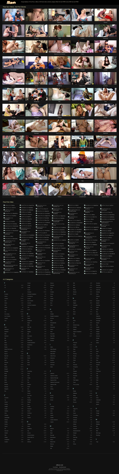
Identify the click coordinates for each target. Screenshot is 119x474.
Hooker (51, 329)
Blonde (6, 366)
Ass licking (7, 314)
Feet (28, 382)
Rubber (74, 399)
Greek (51, 296)
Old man (75, 327)
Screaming (75, 415)
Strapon (97, 322)
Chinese (6, 419)
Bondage (6, 371)
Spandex (98, 300)
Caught (6, 408)
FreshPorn (14, 215)
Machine (52, 428)
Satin (74, 410)
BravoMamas (87, 208)
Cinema (6, 424)
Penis (74, 351)
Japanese (52, 373)
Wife (97, 430)
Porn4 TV (62, 245)
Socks (97, 294)
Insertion (52, 360)
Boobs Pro (95, 271)
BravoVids (14, 228)
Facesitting (29, 371)
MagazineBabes (39, 228)
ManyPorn (94, 250)
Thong (97, 369)
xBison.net (11, 2)
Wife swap (98, 433)
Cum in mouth (30, 300)
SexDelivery (111, 216)
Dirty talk (29, 327)
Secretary (75, 417)
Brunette (6, 384)
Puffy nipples (76, 380)
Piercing (74, 353)
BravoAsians (15, 230)
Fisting (28, 397)
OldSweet (78, 225)
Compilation (7, 439)
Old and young (76, 325)
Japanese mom (53, 380)
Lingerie (51, 421)
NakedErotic (95, 205)
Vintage (97, 413)
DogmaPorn (111, 233)
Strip (97, 325)
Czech (28, 309)
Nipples (74, 302)
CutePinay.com (7, 211)
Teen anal (98, 362)
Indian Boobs (53, 351)
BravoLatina (15, 238)
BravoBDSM (79, 222)
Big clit (6, 353)
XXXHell (109, 230)
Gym (51, 302)
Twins (97, 388)
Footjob (28, 406)
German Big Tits (30, 437)
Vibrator (97, 410)
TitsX (107, 264)
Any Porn (29, 251)
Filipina (28, 391)
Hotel (51, 331)
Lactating (52, 406)
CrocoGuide (47, 213)
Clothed (6, 433)
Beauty (6, 347)
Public (74, 377)
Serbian (74, 424)
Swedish (98, 333)
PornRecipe (63, 269)
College (6, 437)
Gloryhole (52, 285)
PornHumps (47, 230)
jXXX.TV (45, 232)
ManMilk (77, 239)
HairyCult (94, 242)
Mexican (52, 444)
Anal (5, 300)
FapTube (61, 265)
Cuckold (29, 298)
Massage (52, 435)
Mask (51, 433)
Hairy (51, 311)
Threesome (98, 371)
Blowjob (6, 369)
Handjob (52, 314)
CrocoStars (95, 240)
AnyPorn (29, 221)
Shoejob (74, 433)
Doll (28, 333)
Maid (51, 430)
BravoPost (62, 229)
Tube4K (76, 234)
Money (74, 289)
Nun (74, 309)
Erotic (28, 362)
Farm (28, 375)
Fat (28, 380)
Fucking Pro (111, 243)
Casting (6, 404)
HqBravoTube (23, 259)
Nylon (74, 314)
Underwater (98, 399)
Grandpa (52, 291)
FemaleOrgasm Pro (88, 237)
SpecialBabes (23, 240)
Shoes (74, 435)
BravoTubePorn (23, 232)
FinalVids (110, 228)
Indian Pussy (53, 355)
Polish (74, 360)
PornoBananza (39, 254)
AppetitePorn (96, 227)
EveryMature (31, 235)
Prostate (75, 373)
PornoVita (30, 214)
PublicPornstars (55, 210)
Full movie (29, 413)
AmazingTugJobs (55, 221)
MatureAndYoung (23, 229)
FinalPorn (78, 258)
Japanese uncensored (54, 382)
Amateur (6, 298)
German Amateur (30, 435)
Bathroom (6, 336)
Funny (28, 415)
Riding (74, 395)
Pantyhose (75, 347)
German (29, 433)
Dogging (29, 331)
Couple (28, 287)
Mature (51, 439)
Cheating (6, 415)
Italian (51, 366)
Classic (6, 426)
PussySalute (47, 247)
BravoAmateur (87, 265)
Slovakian (98, 283)
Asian (6, 309)
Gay (28, 430)
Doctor (28, 329)
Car (5, 399)
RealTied (13, 257)
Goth (51, 289)
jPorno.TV (46, 208)
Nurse (74, 311)
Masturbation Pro (7, 245)
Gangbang (29, 428)
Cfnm (6, 413)
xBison (11, 236)
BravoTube (46, 237)
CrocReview (47, 222)
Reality (74, 391)
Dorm (28, 338)
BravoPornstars (104, 210)
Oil (73, 322)
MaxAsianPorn (104, 259)
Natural (74, 300)
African (6, 296)
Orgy (74, 333)
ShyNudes (62, 218)
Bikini (6, 360)
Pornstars (75, 364)
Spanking (98, 305)
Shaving (74, 426)
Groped (51, 298)
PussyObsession (7, 263)
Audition (6, 318)
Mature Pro (111, 235)
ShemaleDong (87, 234)
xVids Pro (14, 207)
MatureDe (62, 267)
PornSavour (111, 261)
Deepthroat (29, 320)
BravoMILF (79, 231)
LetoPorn (29, 223)
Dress (28, 347)
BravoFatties (112, 219)
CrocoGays (15, 223)
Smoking (98, 291)
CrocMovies (63, 227)
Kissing (51, 395)
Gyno (51, 305)
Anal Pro (29, 216)
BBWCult (77, 260)
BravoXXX (95, 273)
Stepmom (98, 316)
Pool (74, 362)
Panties (74, 344)
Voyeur (97, 415)
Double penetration (31, 342)
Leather (51, 415)
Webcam (98, 421)
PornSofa (62, 243)
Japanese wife (53, 384)
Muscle (74, 294)
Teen (97, 360)
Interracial (52, 364)
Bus (5, 391)
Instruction (52, 362)
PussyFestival (7, 234)
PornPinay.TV (71, 252)
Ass (5, 311)
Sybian (97, 342)
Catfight (6, 406)
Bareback (6, 331)
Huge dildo (52, 336)
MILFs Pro (95, 216)
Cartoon (6, 402)
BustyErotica (47, 272)
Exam (28, 364)
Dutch (28, 349)
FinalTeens (62, 263)
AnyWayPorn (87, 212)
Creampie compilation (31, 294)
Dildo (28, 325)
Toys (97, 382)
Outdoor (74, 336)
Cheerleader (7, 417)
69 (5, 285)
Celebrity (6, 410)
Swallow (97, 331)
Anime (6, 302)
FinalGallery (31, 253)
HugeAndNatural (71, 246)
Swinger (97, 338)
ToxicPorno (95, 262)
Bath (5, 333)
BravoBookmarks (55, 237)
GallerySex (47, 211)
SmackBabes (103, 241)
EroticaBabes (6, 219)
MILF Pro (110, 272)
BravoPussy (31, 255)
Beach (6, 344)
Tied (97, 373)
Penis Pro (110, 212)
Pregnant (75, 371)
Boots (6, 373)
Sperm (97, 307)
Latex (51, 410)
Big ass (6, 351)
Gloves (51, 287)
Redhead (75, 393)
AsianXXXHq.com (72, 273)
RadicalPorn (15, 213)
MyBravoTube (39, 258)
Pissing (74, 355)
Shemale (75, 428)
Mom (74, 287)
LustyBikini (30, 263)
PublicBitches (23, 269)
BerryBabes (79, 229)
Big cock (6, 355)
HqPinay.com (87, 248)
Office (74, 320)
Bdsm (6, 342)
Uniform (97, 402)
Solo (97, 298)
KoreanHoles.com (56, 206)
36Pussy (77, 227)
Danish (28, 318)
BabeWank (63, 258)
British (6, 382)
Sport (97, 309)
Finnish (28, 393)
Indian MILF (52, 353)
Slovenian (98, 285)
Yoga (97, 441)
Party (74, 349)
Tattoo (97, 351)
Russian (74, 402)
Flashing (29, 399)
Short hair (75, 437)
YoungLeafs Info (23, 244)
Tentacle (98, 364)
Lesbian (51, 417)
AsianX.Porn (31, 205)
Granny (51, 294)
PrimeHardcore (71, 266)
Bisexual (6, 362)
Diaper (28, 322)
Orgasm (74, 329)
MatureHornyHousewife (8, 266)
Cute (28, 307)
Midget (51, 446)
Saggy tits (75, 408)
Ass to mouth (7, 316)
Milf (51, 448)
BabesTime (63, 215)
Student (97, 327)
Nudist (74, 307)
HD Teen (52, 318)
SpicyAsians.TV (71, 243)
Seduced (75, 419)
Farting (28, 377)
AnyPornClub (55, 251)
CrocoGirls (46, 239)
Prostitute (75, 375)
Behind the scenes (8, 349)
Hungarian (52, 338)
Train (97, 384)
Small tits (98, 289)
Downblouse (29, 344)
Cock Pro (29, 225)
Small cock (98, 287)
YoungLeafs (63, 248)
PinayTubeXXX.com (8, 254)
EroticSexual (15, 226)
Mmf (74, 285)
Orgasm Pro (47, 215)
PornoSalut (46, 218)
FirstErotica (31, 237)
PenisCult (62, 260)
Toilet (97, 380)
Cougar (28, 285)
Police (74, 358)
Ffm (28, 388)
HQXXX (77, 205)
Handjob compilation (54, 316)
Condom (6, 441)
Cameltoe (6, 397)
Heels (51, 320)
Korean (51, 399)
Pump (74, 382)
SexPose (110, 237)
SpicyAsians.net (39, 206)
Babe (6, 327)
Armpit (6, 307)
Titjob (97, 377)
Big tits (6, 358)
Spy (97, 311)
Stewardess (98, 318)
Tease (97, 358)
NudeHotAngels (7, 270)
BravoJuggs (31, 266)
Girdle (28, 439)
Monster (74, 291)
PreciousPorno (104, 246)
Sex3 (91, 221)
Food (28, 404)
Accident (6, 294)
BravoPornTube (88, 259)
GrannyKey (79, 249)
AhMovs (93, 214)
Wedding (98, 424)
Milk (74, 283)
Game (28, 426)
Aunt (5, 320)
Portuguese (75, 366)
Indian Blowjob (53, 349)
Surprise (97, 329)
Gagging (29, 424)
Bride (6, 380)
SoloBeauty (31, 209)
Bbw (5, 340)
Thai (97, 366)
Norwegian (75, 305)
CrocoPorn (14, 259)
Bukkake (6, 386)
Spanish (97, 302)
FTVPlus (61, 256)
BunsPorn (30, 219)
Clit (5, 428)
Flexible (29, 402)
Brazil (6, 377)
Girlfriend (29, 441)
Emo (28, 360)
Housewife (52, 333)
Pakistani (75, 342)
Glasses (52, 283)
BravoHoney (112, 214)
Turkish (97, 386)
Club (5, 435)
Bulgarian (6, 388)
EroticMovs (111, 251)
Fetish (28, 386)
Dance (28, 316)
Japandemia (31, 261)
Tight (97, 375)
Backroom (7, 329)
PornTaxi (13, 221)
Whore (97, 428)
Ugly (97, 395)
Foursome (29, 408)
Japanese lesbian (54, 375)
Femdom (29, 384)
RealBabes (95, 244)
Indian (51, 347)
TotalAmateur (39, 251)
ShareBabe (30, 207)
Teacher (97, 355)
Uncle (97, 397)
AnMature (110, 256)
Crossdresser (30, 296)
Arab (5, 305)
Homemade (52, 327)
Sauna (74, 413)
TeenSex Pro (47, 274)
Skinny (74, 444)
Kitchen (51, 397)
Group (51, 300)
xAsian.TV (78, 220)
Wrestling (98, 435)
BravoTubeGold (39, 243)
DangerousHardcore (105, 222)
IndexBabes (31, 271)
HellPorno (46, 224)
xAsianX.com (39, 264)
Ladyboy (52, 408)
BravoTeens (63, 234)
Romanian (75, 397)
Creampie (29, 291)
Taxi (97, 353)
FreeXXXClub (71, 218)
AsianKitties (31, 246)
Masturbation (53, 437)
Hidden (51, 325)
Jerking (51, 388)
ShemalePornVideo (72, 211)
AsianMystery (71, 270)
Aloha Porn (46, 269)
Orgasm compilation (77, 331)
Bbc (5, 338)
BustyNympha (87, 269)
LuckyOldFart (55, 213)
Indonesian (52, 358)
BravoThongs (103, 226)
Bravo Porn (47, 220)
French (28, 410)
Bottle (6, 375)
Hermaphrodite (53, 322)
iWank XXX (95, 252)
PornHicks (62, 253)
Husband (52, 340)
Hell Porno (30, 248)
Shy (74, 441)
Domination (29, 336)
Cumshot (29, 302)
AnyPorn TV (47, 245)
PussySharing (71, 214)
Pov (74, 369)
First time (29, 395)
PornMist (29, 212)
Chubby (6, 421)
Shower (74, 439)
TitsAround (79, 207)
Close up (6, 430)
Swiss (97, 340)
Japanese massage (54, 377)
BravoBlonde (112, 253)
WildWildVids (39, 267)
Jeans (51, 386)
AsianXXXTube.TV (8, 242)
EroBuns (13, 205)
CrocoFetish (47, 235)
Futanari (29, 417)
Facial (28, 373)
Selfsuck (75, 421)
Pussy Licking (76, 384)
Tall (97, 349)
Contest (29, 283)
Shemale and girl (76, 430)
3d (5, 287)
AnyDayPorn (15, 247)
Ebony (28, 355)
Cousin (28, 289)
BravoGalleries (71, 256)
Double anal (29, 340)
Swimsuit (98, 336)
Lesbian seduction (54, 419)
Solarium (98, 296)
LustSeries (111, 269)
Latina (51, 413)
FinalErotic (111, 249)
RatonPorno (63, 232)
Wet (97, 426)
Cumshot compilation (31, 305)
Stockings (98, 320)
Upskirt (97, 404)
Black (6, 364)
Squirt (97, 314)
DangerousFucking (56, 273)
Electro (28, 358)
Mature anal (52, 441)
